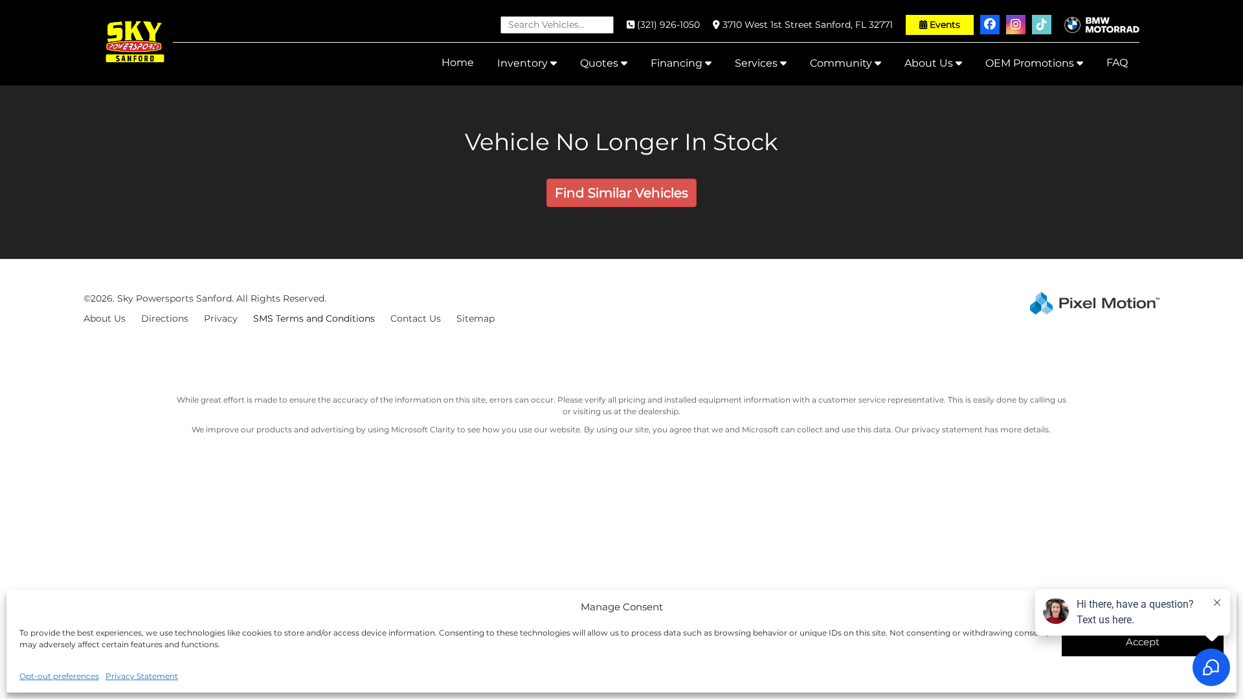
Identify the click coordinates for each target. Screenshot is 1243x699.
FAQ (1117, 62)
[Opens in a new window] (990, 24)
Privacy (221, 318)
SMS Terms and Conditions (314, 318)
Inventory (523, 63)
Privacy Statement (142, 676)
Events (945, 24)
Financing (678, 63)
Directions (164, 318)
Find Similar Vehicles (621, 193)
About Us (930, 63)
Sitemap (475, 318)
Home (458, 62)
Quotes (600, 63)
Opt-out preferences (59, 676)
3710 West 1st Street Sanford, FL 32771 (807, 24)
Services (757, 63)
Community (842, 63)
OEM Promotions (1031, 63)
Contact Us (415, 318)
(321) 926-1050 (668, 24)
